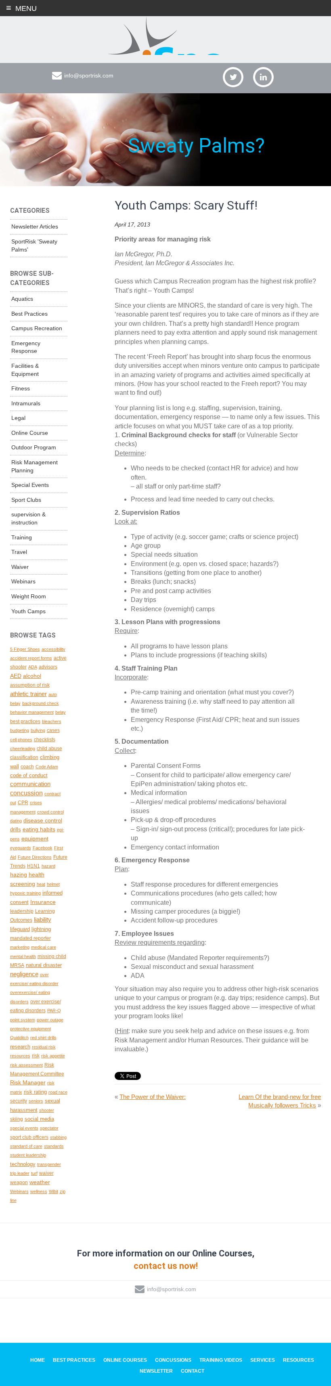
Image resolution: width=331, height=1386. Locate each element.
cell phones (21, 739)
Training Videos (220, 1360)
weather (39, 1182)
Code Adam (47, 766)
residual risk (44, 1046)
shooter (46, 1110)
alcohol (32, 676)
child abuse (49, 748)
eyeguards (20, 847)
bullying (38, 730)
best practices (25, 721)
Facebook (42, 847)
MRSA (17, 965)
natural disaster (44, 965)
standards (54, 1146)
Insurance (43, 902)
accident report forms (31, 658)
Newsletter (156, 1371)
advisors (48, 666)
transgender (49, 1164)
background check (40, 703)
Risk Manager (28, 1082)
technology (23, 1164)
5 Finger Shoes (25, 649)
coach (27, 766)
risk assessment (26, 1065)
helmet (53, 884)
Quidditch (19, 1037)
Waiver (20, 567)
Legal (18, 418)
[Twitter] (233, 77)
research (20, 1047)
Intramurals (25, 403)
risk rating (35, 1092)
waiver (46, 1173)
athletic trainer (28, 694)
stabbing (58, 1137)
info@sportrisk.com (88, 75)
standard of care (26, 1146)
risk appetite (53, 1055)
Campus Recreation (36, 328)
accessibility (53, 649)
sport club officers (29, 1137)
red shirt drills (43, 1037)
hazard (48, 866)
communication (30, 784)
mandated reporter (30, 938)
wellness (38, 1191)
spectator (49, 1128)
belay (60, 712)
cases (53, 730)
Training (21, 537)
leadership (22, 911)
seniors (36, 1101)
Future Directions (35, 857)
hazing (18, 874)
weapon (19, 1182)
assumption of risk (30, 685)
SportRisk (165, 36)
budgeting (19, 730)
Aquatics (22, 299)
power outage (50, 1019)
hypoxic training (25, 893)
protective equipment (30, 1028)
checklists (44, 739)
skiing (16, 1119)
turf (34, 1173)
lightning (41, 929)
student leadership (28, 1155)
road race (57, 1092)
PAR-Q (54, 1010)
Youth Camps (28, 611)
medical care (43, 947)
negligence (24, 974)
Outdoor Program (33, 447)
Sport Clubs (26, 500)
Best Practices (29, 313)
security (18, 1100)
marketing (19, 947)
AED (15, 676)
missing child (52, 956)
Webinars (23, 581)
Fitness (20, 388)
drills (15, 829)
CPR (23, 802)
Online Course (29, 433)
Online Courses (125, 1360)
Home (37, 1360)
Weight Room (28, 596)
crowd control (50, 811)
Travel (19, 552)
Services (262, 1360)
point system (22, 1019)
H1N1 (33, 865)
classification (24, 757)
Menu (26, 8)
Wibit (53, 1191)
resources (20, 1055)
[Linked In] (263, 77)
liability (42, 919)
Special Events (30, 485)
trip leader (19, 1173)
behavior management (32, 712)
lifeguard (20, 929)
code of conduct (29, 775)
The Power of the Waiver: (152, 1096)
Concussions (173, 1360)
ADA (32, 667)
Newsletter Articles (34, 226)
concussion (26, 793)
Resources (298, 1360)
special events (24, 1128)
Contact (192, 1371)
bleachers (51, 721)
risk (36, 1055)
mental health (23, 956)
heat (41, 884)
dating (16, 820)
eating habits (39, 829)
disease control (42, 820)
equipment (34, 838)
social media (39, 1119)
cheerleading (22, 748)
